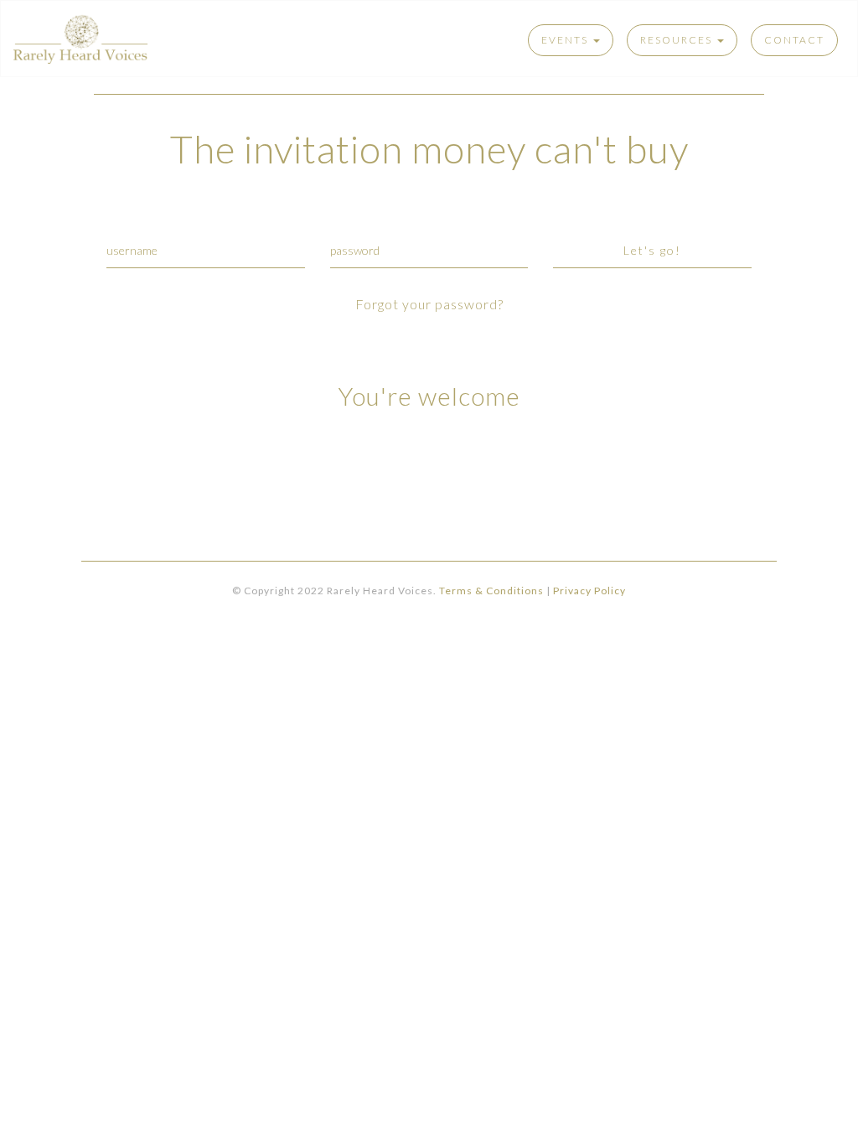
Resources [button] (678, 40)
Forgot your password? (429, 304)
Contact (794, 40)
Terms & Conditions (491, 590)
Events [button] (566, 40)
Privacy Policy (589, 590)
